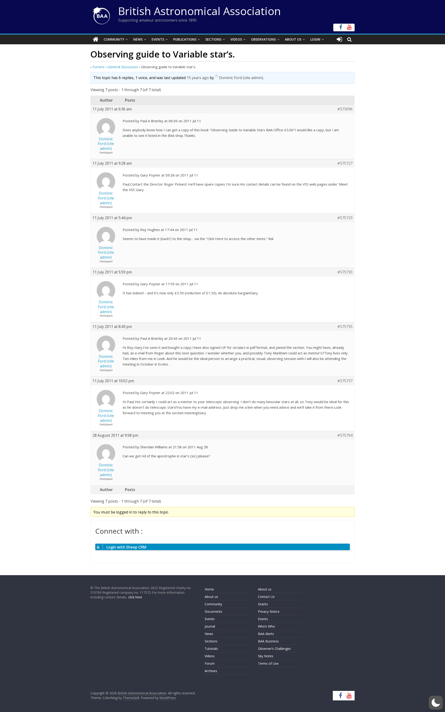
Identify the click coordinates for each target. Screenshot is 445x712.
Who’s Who (266, 626)
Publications (184, 39)
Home (209, 589)
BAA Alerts (266, 634)
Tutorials (211, 648)
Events (158, 39)
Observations (263, 39)
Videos (236, 39)
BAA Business (268, 641)
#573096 (345, 109)
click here (135, 597)
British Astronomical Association (199, 11)
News (138, 39)
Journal (210, 626)
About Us (293, 39)
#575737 (345, 380)
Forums (98, 66)
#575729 (345, 217)
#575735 (345, 326)
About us (211, 596)
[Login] (339, 39)
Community (114, 39)
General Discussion (123, 66)
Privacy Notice (269, 611)
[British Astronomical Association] (95, 39)
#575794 (345, 435)
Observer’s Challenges (274, 648)
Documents (213, 611)
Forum (210, 663)
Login (315, 39)
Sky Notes (265, 656)
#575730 (345, 272)
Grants (263, 604)
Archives (211, 671)
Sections (213, 39)
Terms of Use (268, 663)
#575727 (345, 163)
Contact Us (266, 596)
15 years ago (198, 77)
